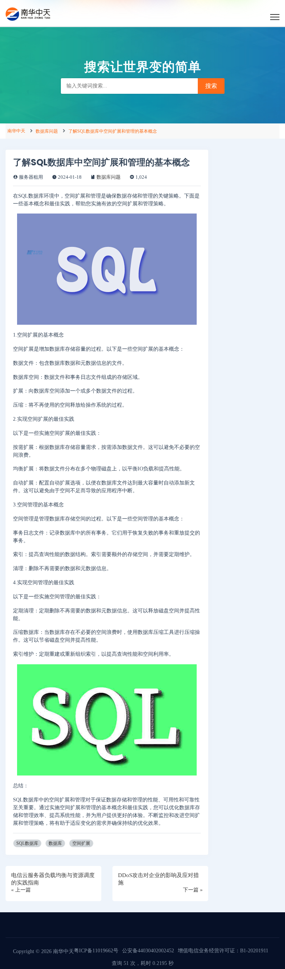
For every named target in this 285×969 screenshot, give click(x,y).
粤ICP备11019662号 (96, 950)
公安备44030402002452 (148, 950)
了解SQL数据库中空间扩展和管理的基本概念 (112, 131)
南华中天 (16, 130)
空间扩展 (81, 843)
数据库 (55, 843)
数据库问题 (47, 131)
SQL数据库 (27, 843)
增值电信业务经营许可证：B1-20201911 (223, 950)
